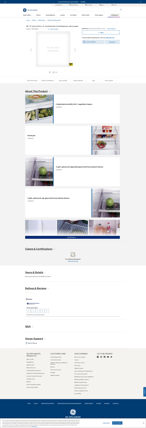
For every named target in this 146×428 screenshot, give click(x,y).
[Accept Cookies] (143, 423)
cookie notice (34, 426)
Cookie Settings (106, 423)
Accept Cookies (117, 423)
